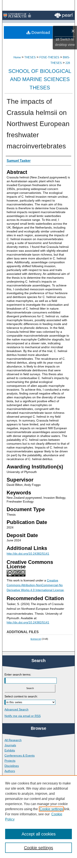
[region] (38, 816)
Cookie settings (51, 809)
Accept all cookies (39, 834)
